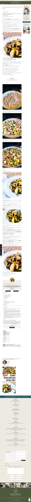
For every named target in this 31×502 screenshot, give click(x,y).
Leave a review (12, 327)
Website (15, 478)
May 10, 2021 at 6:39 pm (15, 438)
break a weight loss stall (5, 233)
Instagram (18, 345)
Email (14, 457)
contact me (12, 358)
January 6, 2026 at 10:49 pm (16, 400)
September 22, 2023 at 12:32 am (16, 409)
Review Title (15, 451)
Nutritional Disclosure (15, 323)
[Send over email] (1, 254)
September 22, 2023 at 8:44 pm (16, 413)
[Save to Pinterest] (1, 250)
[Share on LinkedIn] (1, 252)
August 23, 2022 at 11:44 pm (15, 427)
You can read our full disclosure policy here (11, 59)
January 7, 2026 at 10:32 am (16, 404)
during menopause (11, 233)
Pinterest (7, 359)
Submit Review (23, 460)
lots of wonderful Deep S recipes (10, 230)
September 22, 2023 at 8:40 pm (16, 422)
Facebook (10, 359)
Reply (16, 406)
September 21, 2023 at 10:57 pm (16, 418)
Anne (15, 443)
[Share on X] (1, 248)
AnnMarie (15, 412)
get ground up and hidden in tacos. (16, 28)
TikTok (3, 359)
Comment (15, 467)
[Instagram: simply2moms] (4, 345)
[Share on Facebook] (1, 245)
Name (14, 455)
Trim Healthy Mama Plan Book (18, 231)
